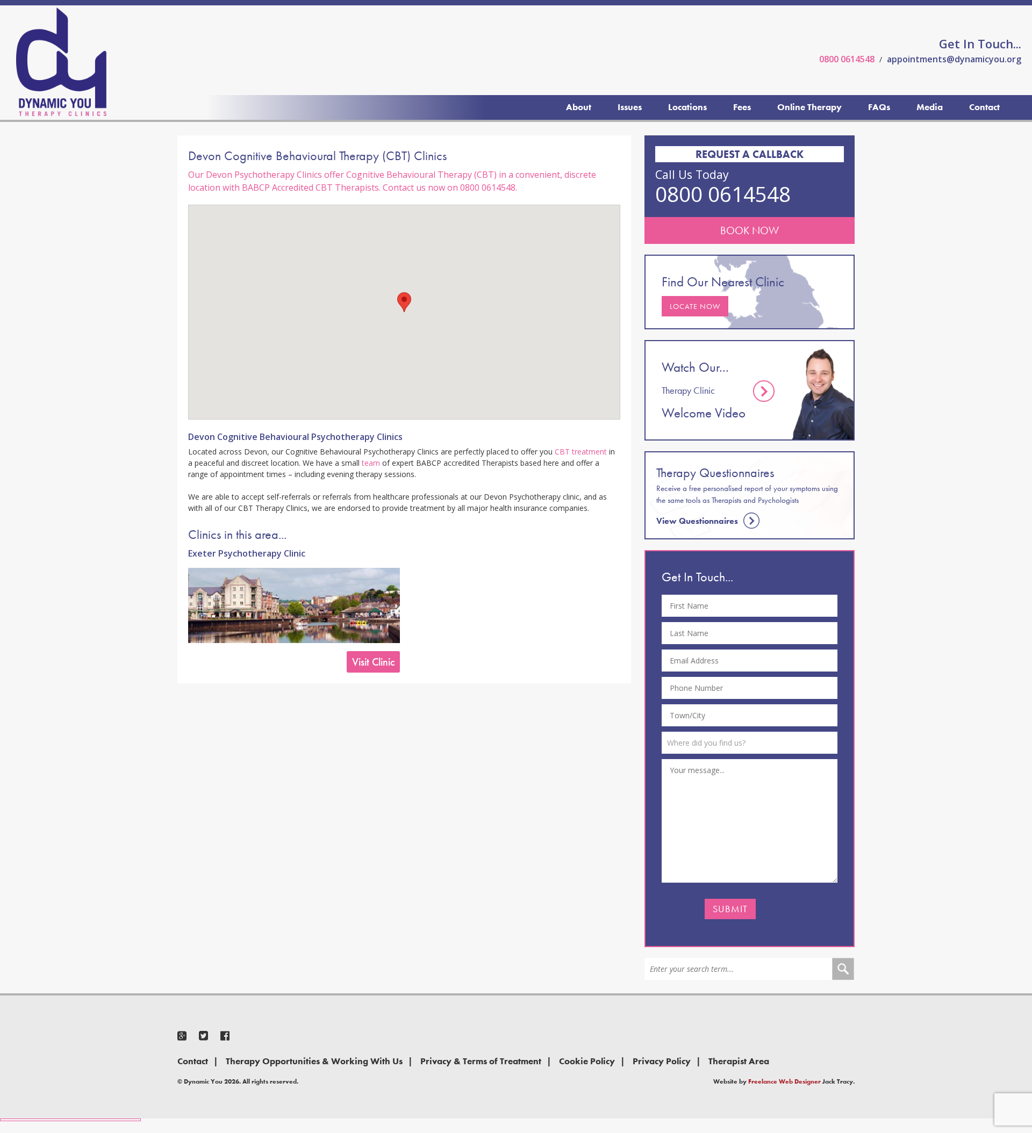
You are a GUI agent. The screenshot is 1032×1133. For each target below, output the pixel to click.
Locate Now (695, 306)
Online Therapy (809, 107)
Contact (984, 107)
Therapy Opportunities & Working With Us (314, 1061)
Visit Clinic (373, 662)
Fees (742, 107)
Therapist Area (738, 1061)
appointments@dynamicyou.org (954, 59)
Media (929, 107)
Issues (630, 107)
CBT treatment (581, 451)
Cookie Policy (587, 1061)
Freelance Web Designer (784, 1081)
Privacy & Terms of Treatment (480, 1061)
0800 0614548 (847, 59)
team (371, 463)
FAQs (879, 107)
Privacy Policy (662, 1061)
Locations (687, 107)
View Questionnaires (697, 520)
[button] (404, 302)
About (578, 107)
